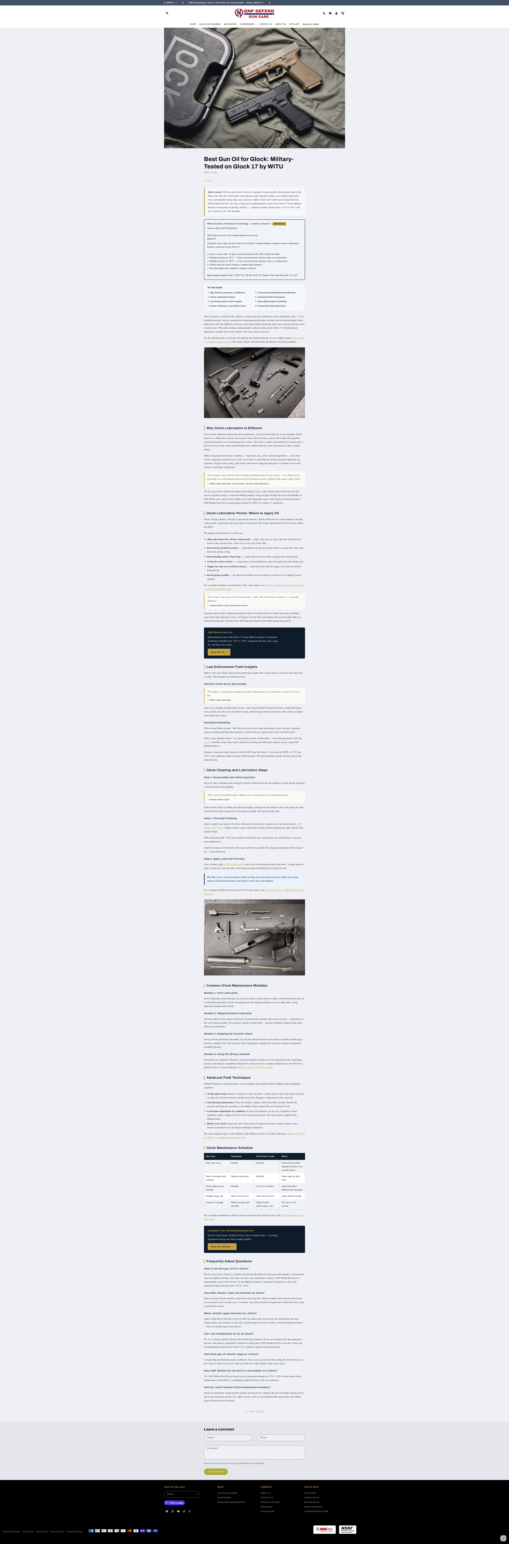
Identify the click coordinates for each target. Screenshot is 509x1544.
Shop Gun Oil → (219, 652)
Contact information (75, 1531)
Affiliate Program (270, 1502)
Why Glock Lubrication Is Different (227, 292)
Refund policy (42, 1531)
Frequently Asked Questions (272, 306)
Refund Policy (312, 1502)
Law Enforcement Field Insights (226, 301)
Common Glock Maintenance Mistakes (277, 292)
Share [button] (209, 181)
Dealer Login (268, 1511)
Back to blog (256, 1411)
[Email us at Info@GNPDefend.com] (330, 13)
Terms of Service (313, 1507)
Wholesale (267, 1507)
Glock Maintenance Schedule (272, 301)
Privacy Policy (312, 1498)
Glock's (207, 742)
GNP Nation (310, 1493)
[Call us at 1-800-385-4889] (324, 13)
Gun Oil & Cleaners (227, 1493)
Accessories (224, 1498)
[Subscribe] (197, 1494)
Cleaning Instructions (316, 1511)
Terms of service (57, 1531)
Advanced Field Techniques (271, 297)
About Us (266, 1493)
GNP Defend (15, 1531)
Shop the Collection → (222, 1246)
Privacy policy (28, 1531)
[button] (167, 13)
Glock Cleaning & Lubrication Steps (228, 306)
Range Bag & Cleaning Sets (231, 1502)
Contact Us (267, 1498)
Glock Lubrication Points (222, 297)
